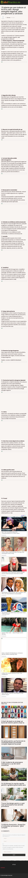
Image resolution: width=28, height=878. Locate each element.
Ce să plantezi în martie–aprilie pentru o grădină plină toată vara (13, 784)
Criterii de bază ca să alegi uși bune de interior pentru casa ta (12, 722)
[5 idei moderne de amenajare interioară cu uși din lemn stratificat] (14, 753)
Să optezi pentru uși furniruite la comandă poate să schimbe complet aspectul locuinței (13, 742)
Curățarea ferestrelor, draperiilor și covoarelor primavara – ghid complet (13, 826)
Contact (3, 867)
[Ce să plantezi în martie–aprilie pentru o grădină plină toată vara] (14, 774)
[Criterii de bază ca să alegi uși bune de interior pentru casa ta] (14, 712)
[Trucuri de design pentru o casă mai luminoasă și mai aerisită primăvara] (14, 794)
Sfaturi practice (4, 719)
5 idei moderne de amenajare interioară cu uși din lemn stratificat (12, 763)
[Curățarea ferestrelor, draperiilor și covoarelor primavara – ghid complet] (14, 815)
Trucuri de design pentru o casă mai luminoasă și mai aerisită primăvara (12, 804)
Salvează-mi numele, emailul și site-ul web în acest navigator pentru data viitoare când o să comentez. (13, 847)
